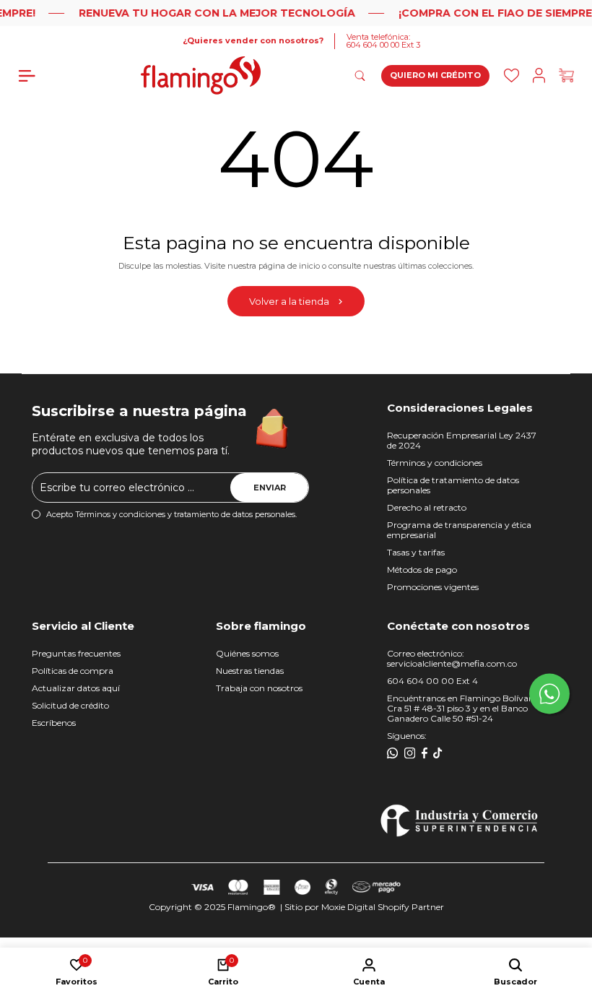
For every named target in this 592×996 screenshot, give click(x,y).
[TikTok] (438, 753)
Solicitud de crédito (70, 705)
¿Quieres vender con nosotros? (253, 41)
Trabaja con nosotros (259, 688)
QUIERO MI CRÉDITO (435, 75)
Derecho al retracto (426, 507)
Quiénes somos (247, 653)
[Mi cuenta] (539, 75)
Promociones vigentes (433, 586)
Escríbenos (54, 722)
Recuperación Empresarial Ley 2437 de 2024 (461, 440)
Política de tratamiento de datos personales (453, 485)
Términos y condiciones (434, 462)
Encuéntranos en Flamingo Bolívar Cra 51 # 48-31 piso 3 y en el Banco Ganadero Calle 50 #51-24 (459, 708)
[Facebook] (424, 753)
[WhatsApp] (393, 753)
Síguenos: (407, 735)
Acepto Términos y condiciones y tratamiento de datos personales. (171, 515)
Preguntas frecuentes (76, 653)
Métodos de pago (422, 569)
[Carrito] (566, 75)
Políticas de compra (72, 670)
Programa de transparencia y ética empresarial (459, 529)
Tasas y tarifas (416, 552)
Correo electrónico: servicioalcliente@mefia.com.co (452, 658)
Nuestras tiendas (250, 670)
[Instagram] (410, 753)
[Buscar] (511, 75)
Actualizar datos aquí (76, 688)
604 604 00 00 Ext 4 (432, 680)
